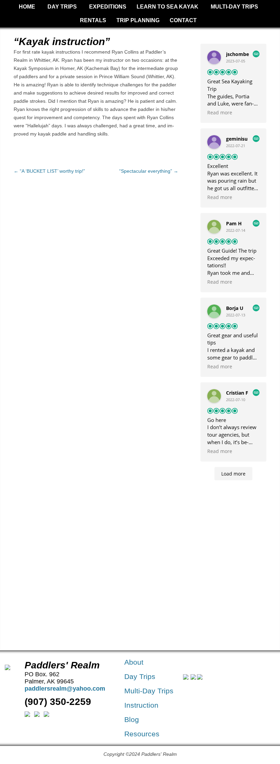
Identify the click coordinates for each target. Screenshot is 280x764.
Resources (141, 734)
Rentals (93, 20)
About (133, 662)
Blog (131, 719)
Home (27, 7)
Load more (233, 473)
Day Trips (62, 7)
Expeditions (107, 7)
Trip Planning (137, 20)
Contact (183, 20)
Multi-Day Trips (234, 7)
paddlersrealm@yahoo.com (65, 688)
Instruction (141, 705)
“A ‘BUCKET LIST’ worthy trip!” (49, 171)
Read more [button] (219, 113)
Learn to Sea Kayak (167, 7)
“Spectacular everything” (148, 171)
